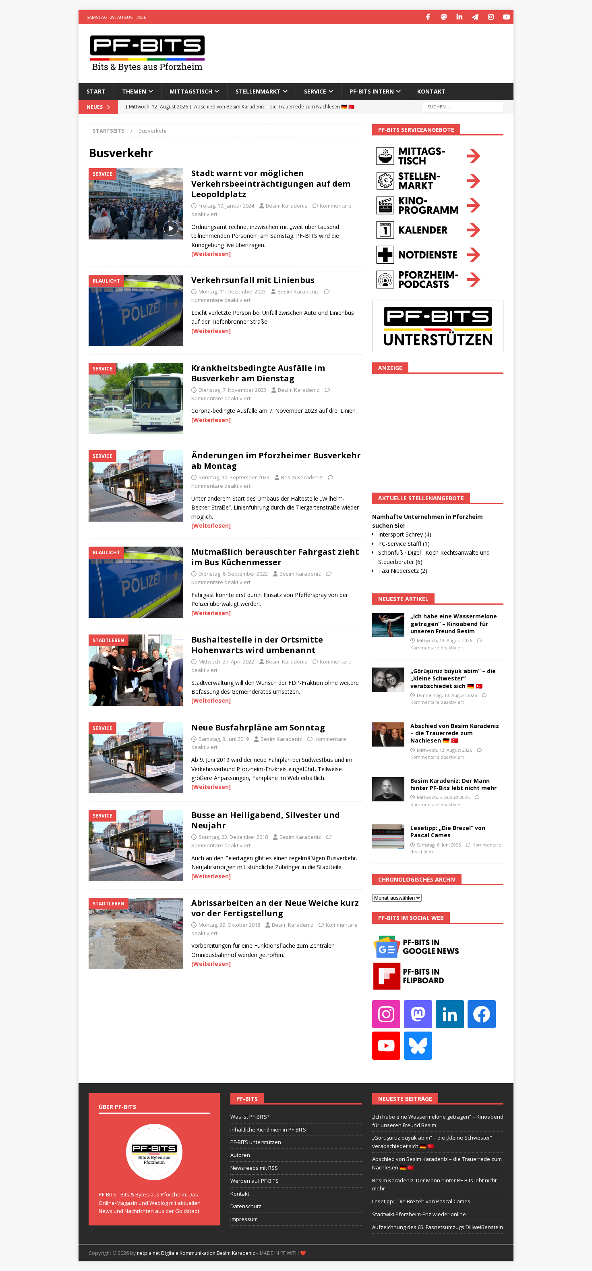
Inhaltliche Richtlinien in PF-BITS (268, 1129)
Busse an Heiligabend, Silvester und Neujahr (265, 820)
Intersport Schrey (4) (404, 534)
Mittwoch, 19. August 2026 (444, 640)
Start (96, 91)
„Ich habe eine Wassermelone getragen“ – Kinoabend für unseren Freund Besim (453, 623)
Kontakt (431, 91)
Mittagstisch (191, 91)
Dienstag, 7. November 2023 (232, 389)
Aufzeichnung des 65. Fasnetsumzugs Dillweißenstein (437, 1227)
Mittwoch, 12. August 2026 (444, 750)
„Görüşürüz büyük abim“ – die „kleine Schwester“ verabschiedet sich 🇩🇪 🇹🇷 (453, 678)
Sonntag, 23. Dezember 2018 (233, 836)
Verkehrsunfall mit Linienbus (253, 280)
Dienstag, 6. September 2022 (233, 573)
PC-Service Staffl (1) (404, 543)
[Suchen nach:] (463, 106)
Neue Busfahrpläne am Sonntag (258, 727)
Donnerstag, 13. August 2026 (447, 695)
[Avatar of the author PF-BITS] (154, 1171)
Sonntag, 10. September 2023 (234, 477)
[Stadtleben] (136, 670)
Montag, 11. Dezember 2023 (232, 291)
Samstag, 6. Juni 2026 (439, 845)
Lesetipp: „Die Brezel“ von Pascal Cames (447, 831)
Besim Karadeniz (286, 205)
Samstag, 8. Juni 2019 (224, 739)
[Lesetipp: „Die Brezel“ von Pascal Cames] (388, 836)
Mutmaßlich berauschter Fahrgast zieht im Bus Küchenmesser (275, 557)
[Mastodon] (444, 17)
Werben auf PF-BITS (254, 1180)
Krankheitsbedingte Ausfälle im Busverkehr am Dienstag (258, 373)
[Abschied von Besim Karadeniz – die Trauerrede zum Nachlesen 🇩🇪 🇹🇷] (388, 734)
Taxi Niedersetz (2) (402, 570)
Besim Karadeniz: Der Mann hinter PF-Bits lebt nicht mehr (453, 784)
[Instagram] (491, 17)
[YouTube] (506, 17)
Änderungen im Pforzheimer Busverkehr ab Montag (276, 460)
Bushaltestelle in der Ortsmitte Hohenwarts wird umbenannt (257, 644)
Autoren (240, 1155)
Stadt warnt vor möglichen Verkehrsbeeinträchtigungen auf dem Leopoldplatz (270, 184)
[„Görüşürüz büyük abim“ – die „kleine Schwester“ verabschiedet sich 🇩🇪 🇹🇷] (388, 680)
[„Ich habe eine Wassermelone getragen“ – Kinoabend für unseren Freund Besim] (388, 625)
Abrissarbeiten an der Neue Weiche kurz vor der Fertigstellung (275, 908)
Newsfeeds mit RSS (254, 1167)
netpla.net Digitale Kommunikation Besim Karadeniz (196, 1253)
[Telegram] (475, 17)
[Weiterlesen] (211, 254)
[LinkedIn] (459, 17)
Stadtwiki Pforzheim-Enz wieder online (419, 1214)
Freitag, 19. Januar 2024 (226, 205)
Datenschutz (245, 1206)
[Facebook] (428, 17)
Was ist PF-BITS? (249, 1116)
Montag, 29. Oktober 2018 (229, 924)
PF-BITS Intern (372, 91)
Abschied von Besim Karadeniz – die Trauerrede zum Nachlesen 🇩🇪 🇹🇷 (454, 733)
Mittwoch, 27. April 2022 (226, 661)
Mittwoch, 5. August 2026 (443, 797)
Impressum (244, 1219)
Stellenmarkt (258, 91)
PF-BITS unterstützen (255, 1142)
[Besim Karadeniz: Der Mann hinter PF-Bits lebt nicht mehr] (388, 789)
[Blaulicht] (136, 310)
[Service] (136, 203)
